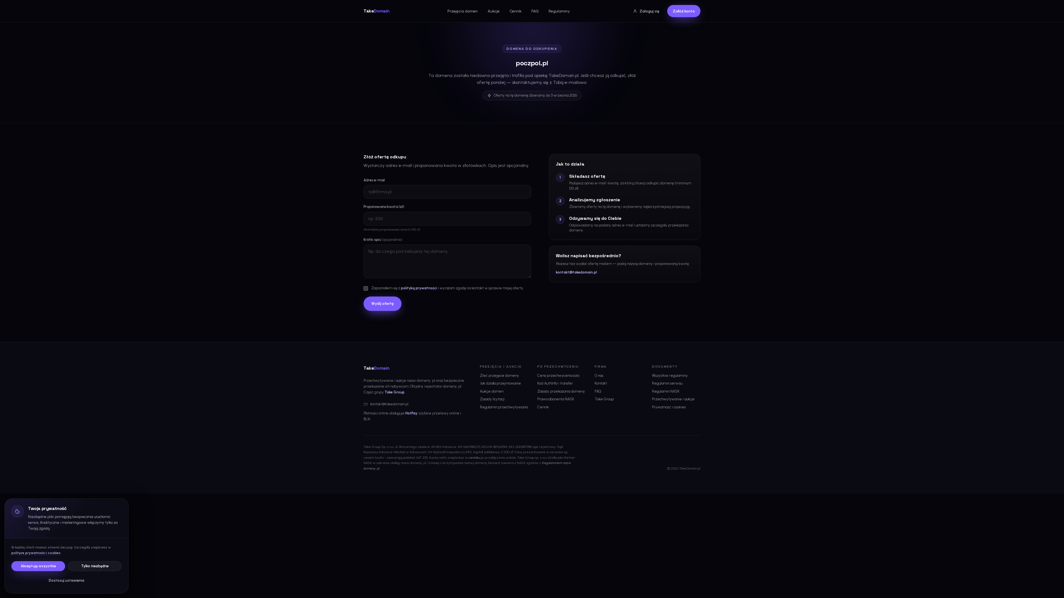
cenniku (474, 458)
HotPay (411, 413)
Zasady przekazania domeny (561, 391)
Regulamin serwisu (667, 383)
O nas (599, 375)
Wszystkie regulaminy (670, 375)
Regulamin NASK (665, 391)
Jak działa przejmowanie (500, 383)
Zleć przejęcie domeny (499, 375)
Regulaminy (559, 11)
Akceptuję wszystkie (38, 566)
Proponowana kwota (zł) (384, 207)
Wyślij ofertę (382, 303)
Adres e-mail (374, 180)
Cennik (515, 11)
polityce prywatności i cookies (35, 553)
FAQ (535, 11)
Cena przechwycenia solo (558, 375)
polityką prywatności (419, 288)
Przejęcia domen (462, 11)
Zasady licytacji (492, 399)
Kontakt (601, 383)
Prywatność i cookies (669, 407)
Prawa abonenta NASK (555, 399)
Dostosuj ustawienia (66, 580)
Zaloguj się (649, 11)
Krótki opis (383, 240)
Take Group (395, 392)
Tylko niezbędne (95, 566)
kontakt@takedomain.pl (576, 272)
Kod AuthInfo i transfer (555, 383)
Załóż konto (684, 11)
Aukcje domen (491, 391)
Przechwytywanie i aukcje (673, 399)
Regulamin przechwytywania (504, 407)
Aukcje (494, 11)
